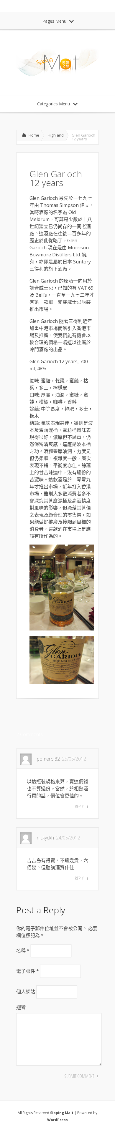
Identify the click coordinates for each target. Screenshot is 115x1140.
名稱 (22, 950)
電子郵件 (27, 971)
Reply (79, 806)
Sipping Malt (61, 1112)
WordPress (57, 1119)
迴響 (21, 1007)
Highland (56, 135)
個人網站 (25, 991)
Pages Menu (54, 21)
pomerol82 (48, 759)
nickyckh (45, 837)
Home (34, 135)
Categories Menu (53, 104)
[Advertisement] (63, 715)
